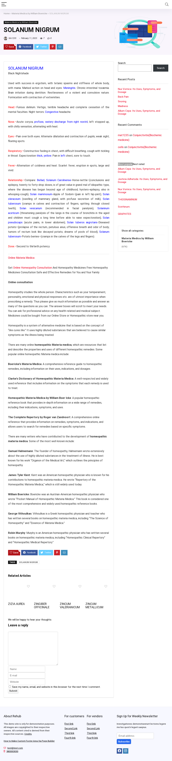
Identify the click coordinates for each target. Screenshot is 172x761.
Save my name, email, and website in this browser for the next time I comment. (56, 686)
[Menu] (4, 4)
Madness (123, 106)
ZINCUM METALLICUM (94, 605)
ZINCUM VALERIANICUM (70, 605)
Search (122, 63)
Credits (28, 734)
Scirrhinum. (124, 206)
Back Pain (123, 96)
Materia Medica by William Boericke (29, 13)
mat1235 (123, 135)
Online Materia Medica (21, 257)
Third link (69, 733)
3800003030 (12, 751)
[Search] (167, 4)
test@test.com (15, 748)
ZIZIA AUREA (16, 604)
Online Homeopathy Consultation (32, 267)
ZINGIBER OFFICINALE (41, 605)
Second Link (70, 728)
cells (121, 147)
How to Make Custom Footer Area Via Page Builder (29, 741)
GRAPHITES (124, 213)
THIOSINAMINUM (127, 199)
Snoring (122, 101)
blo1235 (12, 38)
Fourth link (70, 738)
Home (7, 13)
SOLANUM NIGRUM (28, 562)
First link (68, 723)
